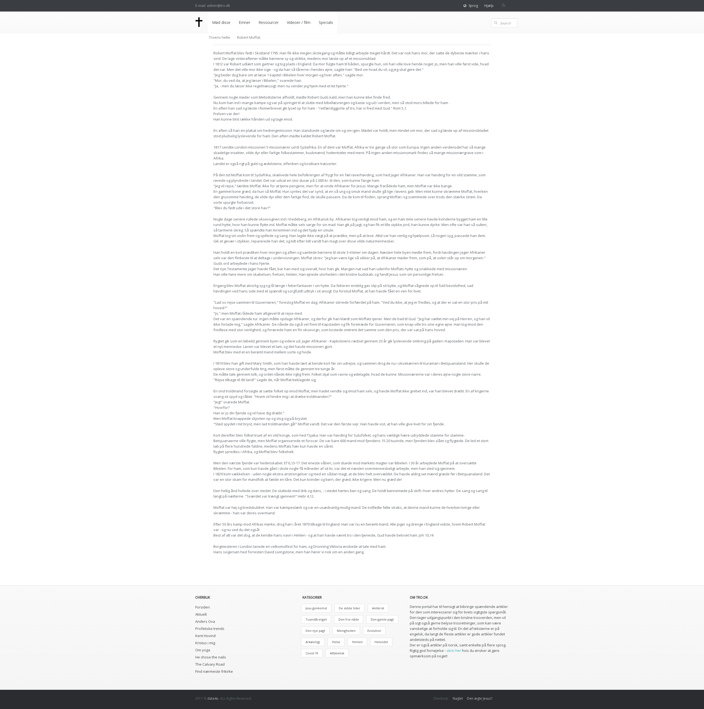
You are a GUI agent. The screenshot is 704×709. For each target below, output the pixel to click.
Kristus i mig (205, 642)
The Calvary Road (210, 664)
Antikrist (378, 608)
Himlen (357, 642)
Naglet (458, 698)
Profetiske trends (209, 628)
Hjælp (489, 5)
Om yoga (202, 649)
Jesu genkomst (316, 608)
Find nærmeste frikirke (214, 671)
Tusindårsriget (316, 619)
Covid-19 (312, 653)
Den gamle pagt (382, 619)
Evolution (374, 631)
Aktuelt (201, 614)
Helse (336, 642)
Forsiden (202, 607)
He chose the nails (210, 657)
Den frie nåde (349, 619)
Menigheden (346, 631)
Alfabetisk (337, 653)
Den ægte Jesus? (479, 698)
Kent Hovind (205, 635)
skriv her (454, 650)
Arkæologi (313, 642)
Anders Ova (205, 621)
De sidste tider (349, 608)
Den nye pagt (315, 631)
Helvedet (381, 642)
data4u (212, 698)
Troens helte (219, 37)
